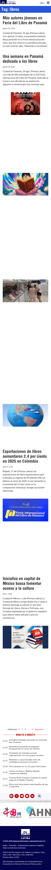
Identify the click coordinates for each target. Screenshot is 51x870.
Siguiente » (39, 729)
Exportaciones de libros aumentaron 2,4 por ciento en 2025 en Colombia (25, 456)
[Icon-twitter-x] (17, 796)
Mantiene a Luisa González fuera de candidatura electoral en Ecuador (24, 761)
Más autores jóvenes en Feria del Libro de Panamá (25, 20)
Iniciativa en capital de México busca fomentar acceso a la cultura (22, 583)
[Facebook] (11, 796)
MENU (42, 3)
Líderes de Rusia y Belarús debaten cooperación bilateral (24, 772)
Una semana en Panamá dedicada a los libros (23, 59)
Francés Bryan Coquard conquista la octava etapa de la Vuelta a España (28, 779)
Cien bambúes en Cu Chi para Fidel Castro (27, 766)
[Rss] (32, 796)
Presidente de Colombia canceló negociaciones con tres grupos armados (26, 754)
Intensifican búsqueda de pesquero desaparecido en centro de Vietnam (24, 747)
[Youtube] (22, 796)
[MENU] (48, 2)
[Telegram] (27, 796)
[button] (39, 796)
